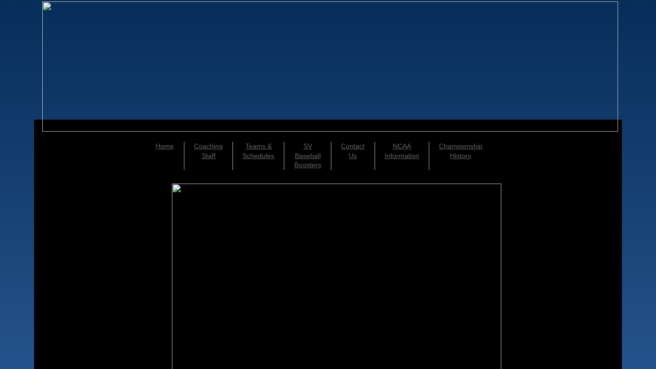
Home (165, 146)
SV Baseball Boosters (307, 155)
